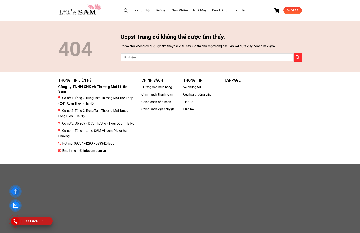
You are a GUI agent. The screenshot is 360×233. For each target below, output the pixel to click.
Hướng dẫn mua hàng (156, 87)
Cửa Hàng (220, 10)
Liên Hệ (238, 10)
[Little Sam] (80, 10)
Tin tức (188, 102)
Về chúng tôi (192, 87)
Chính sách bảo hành (156, 102)
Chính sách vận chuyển (157, 109)
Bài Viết (161, 10)
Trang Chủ (141, 10)
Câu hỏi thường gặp (197, 94)
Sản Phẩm (180, 10)
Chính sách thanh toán (157, 94)
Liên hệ (188, 109)
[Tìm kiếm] (126, 10)
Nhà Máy (200, 10)
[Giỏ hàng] (276, 10)
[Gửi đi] (298, 57)
